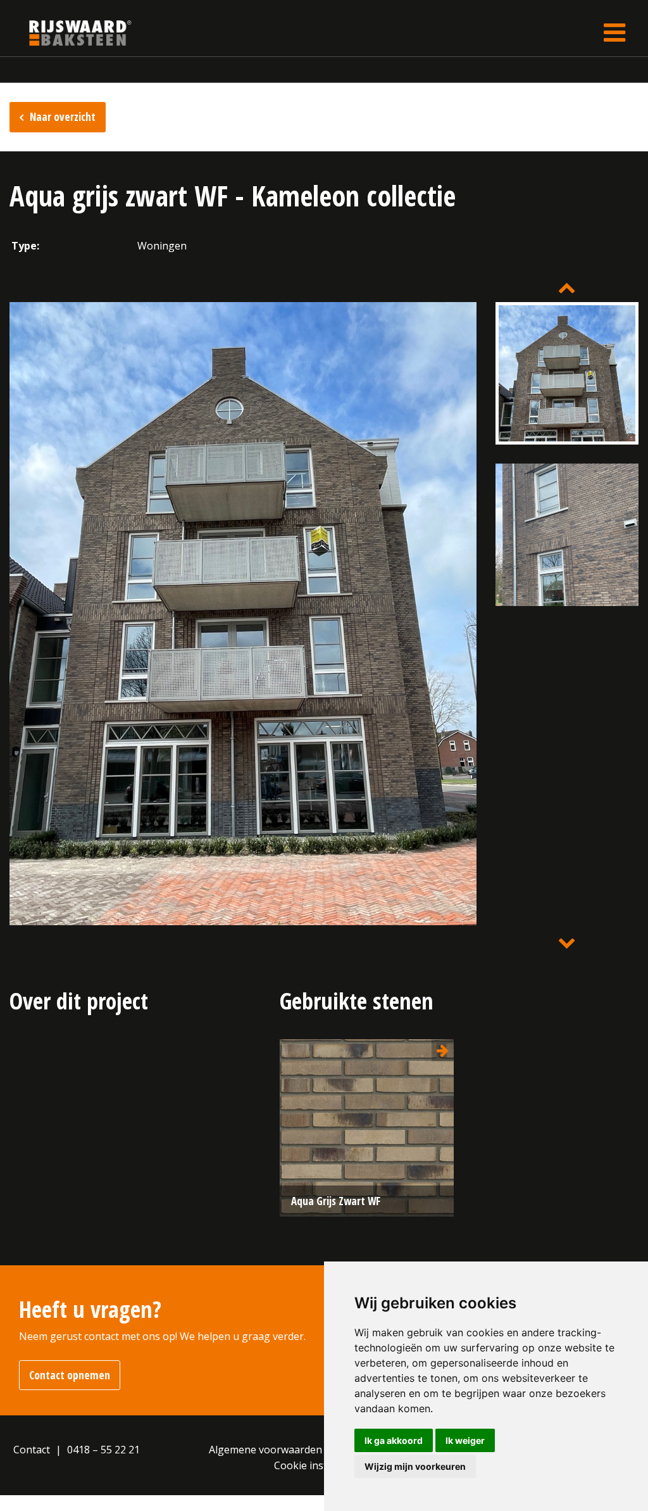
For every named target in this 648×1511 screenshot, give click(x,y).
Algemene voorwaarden (265, 1450)
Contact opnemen (69, 1375)
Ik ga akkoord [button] (393, 1440)
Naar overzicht (63, 117)
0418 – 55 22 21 (103, 1450)
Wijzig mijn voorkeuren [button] (415, 1466)
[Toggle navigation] (614, 32)
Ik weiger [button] (465, 1440)
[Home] (71, 32)
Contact (31, 1450)
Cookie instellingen (319, 1465)
